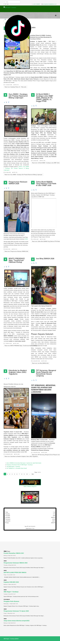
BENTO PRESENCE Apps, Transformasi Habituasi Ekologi (17, 260)
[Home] (17, 28)
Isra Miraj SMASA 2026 (45, 258)
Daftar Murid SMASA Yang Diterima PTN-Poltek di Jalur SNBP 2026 (46, 183)
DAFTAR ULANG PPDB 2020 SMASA (15, 572)
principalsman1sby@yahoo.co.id (49, 4)
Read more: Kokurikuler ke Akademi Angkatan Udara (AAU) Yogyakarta (21, 456)
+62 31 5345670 (36, 4)
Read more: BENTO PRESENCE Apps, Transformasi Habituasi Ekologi (21, 345)
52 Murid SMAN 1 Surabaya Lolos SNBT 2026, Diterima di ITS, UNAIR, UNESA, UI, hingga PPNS (44, 97)
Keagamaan (7, 599)
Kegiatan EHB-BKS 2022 (11, 582)
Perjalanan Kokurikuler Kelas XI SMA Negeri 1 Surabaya (20, 464)
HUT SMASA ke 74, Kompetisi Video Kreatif (17, 468)
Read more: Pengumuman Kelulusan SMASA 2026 (16, 251)
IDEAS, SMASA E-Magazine (30, 486)
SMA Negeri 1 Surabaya (11, 592)
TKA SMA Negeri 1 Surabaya (13, 466)
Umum (5, 561)
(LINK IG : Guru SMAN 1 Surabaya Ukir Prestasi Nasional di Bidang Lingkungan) (16, 168)
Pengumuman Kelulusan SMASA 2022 (15, 563)
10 (27, 474)
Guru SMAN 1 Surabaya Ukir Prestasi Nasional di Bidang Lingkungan (18, 96)
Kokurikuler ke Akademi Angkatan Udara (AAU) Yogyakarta (18, 372)
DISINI (26, 239)
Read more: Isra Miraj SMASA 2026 (40, 363)
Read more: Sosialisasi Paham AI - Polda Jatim (15, 87)
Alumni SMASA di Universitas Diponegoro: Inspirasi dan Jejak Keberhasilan (24, 463)
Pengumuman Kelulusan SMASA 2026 (18, 182)
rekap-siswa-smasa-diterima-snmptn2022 (16, 621)
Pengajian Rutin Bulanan (11, 601)
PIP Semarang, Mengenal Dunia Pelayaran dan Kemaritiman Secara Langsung (46, 373)
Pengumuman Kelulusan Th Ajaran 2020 (16, 611)
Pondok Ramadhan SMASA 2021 (14, 553)
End (33, 474)
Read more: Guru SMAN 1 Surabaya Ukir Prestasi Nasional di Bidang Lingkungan (23, 174)
